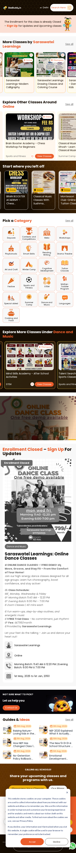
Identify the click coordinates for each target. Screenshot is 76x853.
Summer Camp (67, 156)
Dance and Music (16, 546)
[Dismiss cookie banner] (67, 793)
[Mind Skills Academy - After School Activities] (30, 357)
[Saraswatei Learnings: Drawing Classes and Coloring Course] (51, 64)
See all (69, 44)
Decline (56, 841)
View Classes (44, 156)
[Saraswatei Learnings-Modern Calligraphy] (19, 64)
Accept (32, 841)
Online (8, 106)
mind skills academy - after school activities (27, 375)
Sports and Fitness (16, 156)
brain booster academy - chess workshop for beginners (25, 145)
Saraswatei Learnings (27, 645)
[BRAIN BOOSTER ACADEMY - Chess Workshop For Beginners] (30, 126)
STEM (8, 384)
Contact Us (11, 707)
